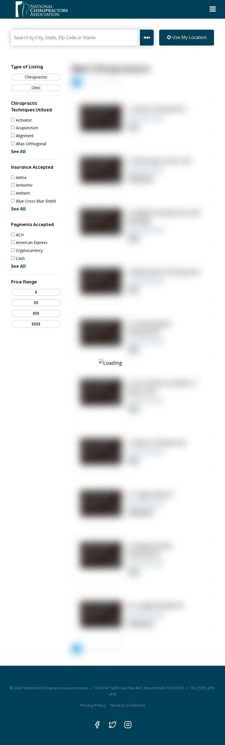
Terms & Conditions (127, 705)
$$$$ (36, 324)
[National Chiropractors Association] (40, 9)
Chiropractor (36, 77)
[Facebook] (97, 724)
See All (18, 151)
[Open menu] (212, 9)
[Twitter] (112, 724)
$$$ (36, 313)
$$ (36, 302)
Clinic (36, 87)
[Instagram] (128, 724)
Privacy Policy (92, 705)
